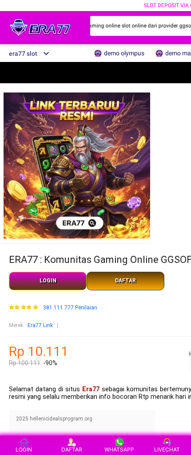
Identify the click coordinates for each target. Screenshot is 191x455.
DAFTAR (125, 281)
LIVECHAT (167, 449)
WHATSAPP (119, 449)
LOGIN (48, 281)
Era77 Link (40, 325)
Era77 (90, 389)
